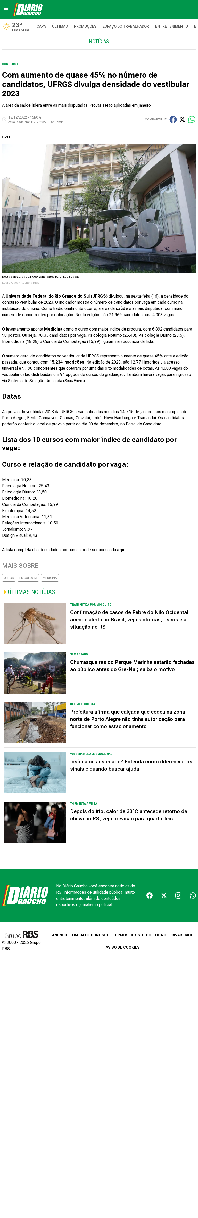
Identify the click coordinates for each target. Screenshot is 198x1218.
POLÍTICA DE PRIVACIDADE (169, 935)
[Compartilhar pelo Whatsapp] (192, 119)
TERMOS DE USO (128, 935)
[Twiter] (164, 895)
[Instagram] (178, 895)
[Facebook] (149, 895)
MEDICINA (50, 578)
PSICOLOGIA (28, 578)
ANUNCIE (60, 935)
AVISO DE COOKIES (123, 947)
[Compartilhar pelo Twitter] (182, 119)
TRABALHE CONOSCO (90, 935)
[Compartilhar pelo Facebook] (173, 119)
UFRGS (9, 578)
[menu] (6, 9)
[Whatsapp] (193, 895)
